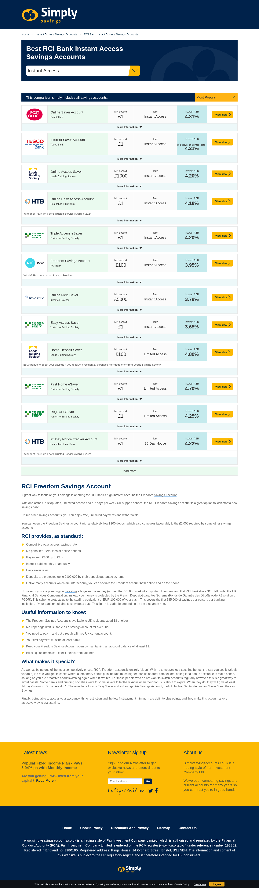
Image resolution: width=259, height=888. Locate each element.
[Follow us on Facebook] (156, 790)
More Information (127, 127)
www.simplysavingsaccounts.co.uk (50, 840)
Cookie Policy (91, 828)
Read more (200, 884)
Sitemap (163, 828)
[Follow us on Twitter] (151, 790)
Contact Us (188, 828)
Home (67, 828)
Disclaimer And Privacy (130, 828)
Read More (45, 780)
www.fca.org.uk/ (172, 845)
